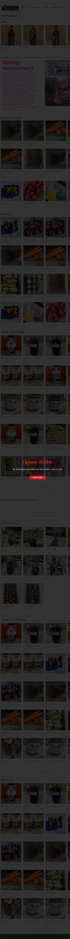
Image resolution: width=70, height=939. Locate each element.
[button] (38, 477)
